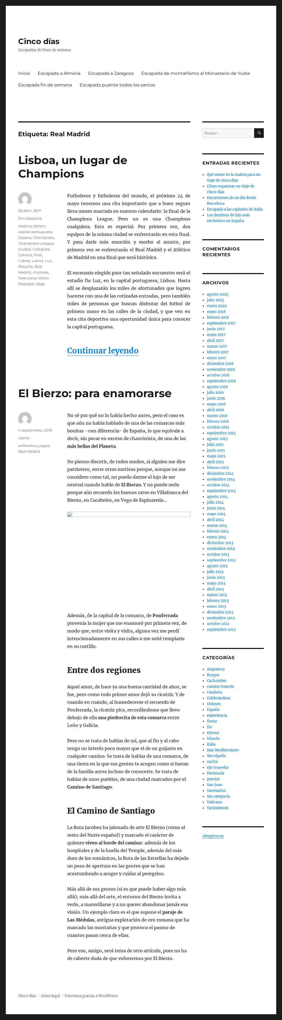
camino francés (220, 686)
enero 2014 (216, 537)
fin (209, 727)
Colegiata (41, 249)
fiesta (212, 721)
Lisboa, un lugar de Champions (72, 166)
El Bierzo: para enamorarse (95, 393)
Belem (40, 226)
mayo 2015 (216, 456)
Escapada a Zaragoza (111, 73)
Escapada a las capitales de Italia (234, 209)
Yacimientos (218, 808)
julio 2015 (215, 444)
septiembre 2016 (221, 381)
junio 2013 (216, 577)
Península (215, 773)
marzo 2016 (217, 415)
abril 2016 (215, 410)
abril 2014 (215, 519)
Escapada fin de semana (45, 85)
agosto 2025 (217, 294)
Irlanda (213, 738)
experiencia (217, 715)
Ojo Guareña (217, 767)
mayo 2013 (216, 583)
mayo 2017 (216, 334)
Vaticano (214, 802)
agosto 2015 (217, 439)
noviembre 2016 (221, 369)
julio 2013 (215, 571)
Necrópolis (216, 756)
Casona (24, 237)
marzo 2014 (217, 525)
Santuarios (216, 790)
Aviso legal (50, 996)
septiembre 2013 (221, 560)
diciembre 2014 (220, 473)
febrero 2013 (218, 600)
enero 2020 (217, 306)
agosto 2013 (217, 566)
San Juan (214, 784)
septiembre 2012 (221, 629)
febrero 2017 (218, 352)
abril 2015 (215, 462)
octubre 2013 (218, 554)
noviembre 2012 (221, 618)
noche (23, 438)
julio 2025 (215, 300)
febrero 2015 (218, 467)
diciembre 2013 (220, 543)
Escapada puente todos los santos (117, 85)
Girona (213, 732)
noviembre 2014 (221, 479)
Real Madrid (29, 451)
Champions (43, 237)
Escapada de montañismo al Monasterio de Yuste (195, 73)
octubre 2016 (218, 375)
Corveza (25, 255)
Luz (48, 260)
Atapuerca (215, 669)
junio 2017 (216, 329)
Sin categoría (30, 218)
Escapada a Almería (59, 73)
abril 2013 (215, 589)
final (38, 255)
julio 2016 (215, 392)
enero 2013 (216, 606)
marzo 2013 (217, 595)
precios (213, 779)
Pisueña (25, 266)
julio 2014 (215, 502)
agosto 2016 (217, 386)
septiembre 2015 (221, 433)
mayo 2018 (216, 311)
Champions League (36, 243)
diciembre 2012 (220, 612)
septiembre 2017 (221, 323)
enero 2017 (216, 358)
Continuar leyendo (103, 351)
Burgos (213, 675)
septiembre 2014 (221, 491)
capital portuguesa (35, 232)
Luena (37, 260)
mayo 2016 (216, 404)
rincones (40, 272)
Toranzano (27, 278)
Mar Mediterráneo (223, 750)
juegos (43, 445)
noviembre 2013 (221, 548)
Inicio (24, 73)
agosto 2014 (217, 496)
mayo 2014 (216, 514)
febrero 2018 (218, 317)
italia (211, 744)
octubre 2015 (218, 427)
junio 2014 (216, 508)
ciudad (24, 249)
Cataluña (214, 692)
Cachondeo (216, 680)
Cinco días (38, 41)
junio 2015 (216, 450)
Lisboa (24, 260)
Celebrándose (219, 698)
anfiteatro (27, 445)
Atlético (25, 226)
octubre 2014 (218, 485)
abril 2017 (215, 340)
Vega (40, 284)
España (213, 709)
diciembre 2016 (220, 363)
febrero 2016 (218, 421)
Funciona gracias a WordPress (91, 996)
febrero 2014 (218, 531)
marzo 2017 (217, 346)
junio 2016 (216, 398)
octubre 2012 (218, 623)
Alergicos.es (213, 836)
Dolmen (214, 704)
